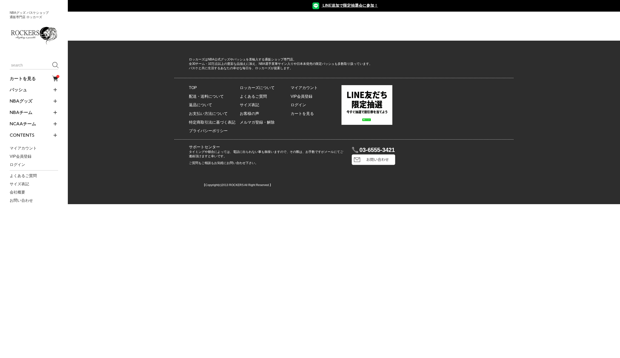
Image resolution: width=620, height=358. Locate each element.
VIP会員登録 (20, 156)
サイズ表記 (19, 184)
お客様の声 (249, 114)
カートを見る (34, 78)
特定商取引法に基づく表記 (212, 122)
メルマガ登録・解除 (257, 122)
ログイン (17, 165)
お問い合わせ (21, 200)
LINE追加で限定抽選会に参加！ (350, 5)
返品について (200, 105)
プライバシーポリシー (208, 131)
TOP (193, 88)
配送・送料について (206, 96)
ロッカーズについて (257, 88)
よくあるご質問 (23, 176)
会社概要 (17, 192)
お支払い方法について (208, 114)
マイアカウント (23, 148)
